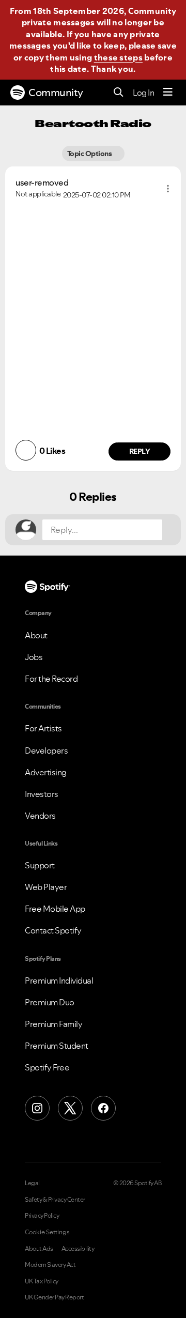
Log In (143, 92)
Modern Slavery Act (50, 1265)
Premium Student (56, 1045)
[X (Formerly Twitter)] (70, 1108)
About (36, 635)
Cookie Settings (47, 1232)
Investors (41, 794)
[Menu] (168, 92)
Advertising (46, 772)
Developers (46, 750)
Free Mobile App (55, 908)
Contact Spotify (53, 930)
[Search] (119, 93)
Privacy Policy (42, 1216)
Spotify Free (47, 1067)
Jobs (33, 657)
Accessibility (78, 1249)
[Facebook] (103, 1108)
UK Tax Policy (41, 1281)
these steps (118, 57)
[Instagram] (37, 1108)
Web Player (46, 887)
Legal (32, 1183)
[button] (168, 188)
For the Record (51, 678)
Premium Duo (49, 1002)
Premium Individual (59, 980)
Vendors (40, 815)
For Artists (43, 728)
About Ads (39, 1249)
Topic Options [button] (90, 153)
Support (40, 865)
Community (55, 92)
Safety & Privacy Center (55, 1200)
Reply (139, 451)
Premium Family (53, 1024)
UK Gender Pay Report (54, 1297)
